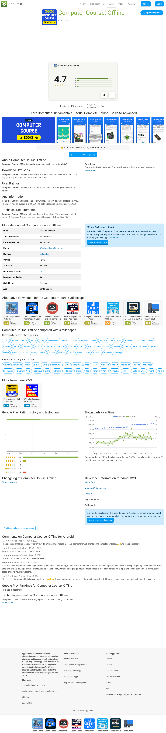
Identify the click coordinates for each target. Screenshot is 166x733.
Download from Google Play (83, 155)
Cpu (119, 340)
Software (143, 346)
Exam (75, 340)
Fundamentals (53, 340)
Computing (77, 365)
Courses (42, 352)
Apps (111, 4)
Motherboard (130, 340)
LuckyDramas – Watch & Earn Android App (39, 691)
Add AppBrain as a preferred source (19, 528)
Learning (61, 352)
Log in (159, 4)
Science (36, 365)
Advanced (24, 352)
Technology (68, 371)
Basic (14, 352)
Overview (7, 346)
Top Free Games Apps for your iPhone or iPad (124, 694)
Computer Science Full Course (52, 317)
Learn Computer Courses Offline (32, 317)
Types (42, 340)
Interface (125, 371)
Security (6, 365)
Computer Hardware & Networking (113, 317)
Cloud (67, 365)
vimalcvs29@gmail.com (96, 488)
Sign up (146, 4)
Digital (95, 371)
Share (150, 340)
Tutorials (52, 352)
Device (102, 340)
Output (110, 340)
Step (87, 365)
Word (151, 371)
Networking (17, 365)
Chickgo (25, 697)
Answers (84, 340)
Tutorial (33, 340)
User (28, 371)
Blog (107, 688)
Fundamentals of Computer (133, 317)
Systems (104, 371)
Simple (78, 371)
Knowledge (147, 365)
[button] (124, 499)
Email (143, 371)
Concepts (119, 352)
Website (88, 494)
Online (47, 371)
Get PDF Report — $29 (98, 242)
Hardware (108, 352)
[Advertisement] (80, 43)
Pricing (120, 4)
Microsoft (105, 365)
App (126, 346)
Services (61, 346)
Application (125, 365)
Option (107, 346)
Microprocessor (49, 346)
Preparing (66, 340)
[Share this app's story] (104, 95)
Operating (38, 371)
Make (135, 371)
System (153, 346)
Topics (33, 352)
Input (94, 340)
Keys (160, 371)
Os (6, 340)
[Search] (103, 4)
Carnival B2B (27, 703)
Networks (57, 371)
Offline (6, 352)
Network (19, 371)
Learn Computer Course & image (12, 317)
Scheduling (72, 346)
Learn (134, 346)
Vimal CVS (25, 380)
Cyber (27, 365)
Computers (114, 371)
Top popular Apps (71, 677)
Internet (115, 365)
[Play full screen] (112, 95)
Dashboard (131, 4)
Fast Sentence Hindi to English (12, 399)
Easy (95, 365)
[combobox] (90, 4)
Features (136, 365)
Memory (15, 340)
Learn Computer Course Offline (72, 317)
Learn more (114, 237)
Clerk (90, 346)
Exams (98, 346)
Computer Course (152, 317)
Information (8, 371)
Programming (55, 365)
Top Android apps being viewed (34, 685)
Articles (109, 683)
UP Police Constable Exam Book (32, 399)
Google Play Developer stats (75, 665)
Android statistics (71, 659)
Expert (79, 352)
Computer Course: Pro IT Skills (92, 317)
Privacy (109, 665)
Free (87, 352)
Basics (71, 352)
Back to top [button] (159, 709)
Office (86, 371)
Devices (16, 346)
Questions (97, 352)
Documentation (112, 671)
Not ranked (45, 254)
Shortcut (141, 340)
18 (41, 271)
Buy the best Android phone (75, 683)
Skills (45, 365)
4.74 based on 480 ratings (51, 248)
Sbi (82, 346)
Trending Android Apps (73, 671)
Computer (116, 346)
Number (24, 340)
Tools (37, 346)
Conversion (27, 346)
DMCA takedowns (113, 677)
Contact (109, 659)
